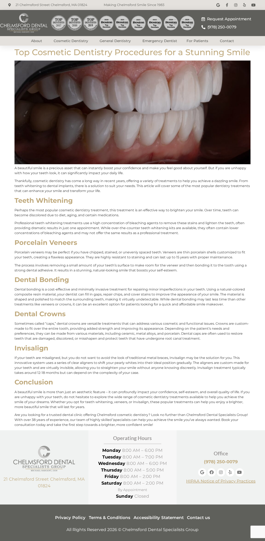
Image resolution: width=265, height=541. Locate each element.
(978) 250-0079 (221, 461)
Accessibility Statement (159, 517)
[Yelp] (230, 472)
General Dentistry (115, 41)
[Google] (202, 472)
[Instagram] (221, 472)
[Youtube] (239, 472)
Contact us (198, 517)
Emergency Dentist (159, 41)
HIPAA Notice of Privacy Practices (220, 481)
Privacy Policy (70, 517)
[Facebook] (211, 472)
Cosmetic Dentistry (71, 41)
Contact (227, 41)
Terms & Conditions (109, 517)
